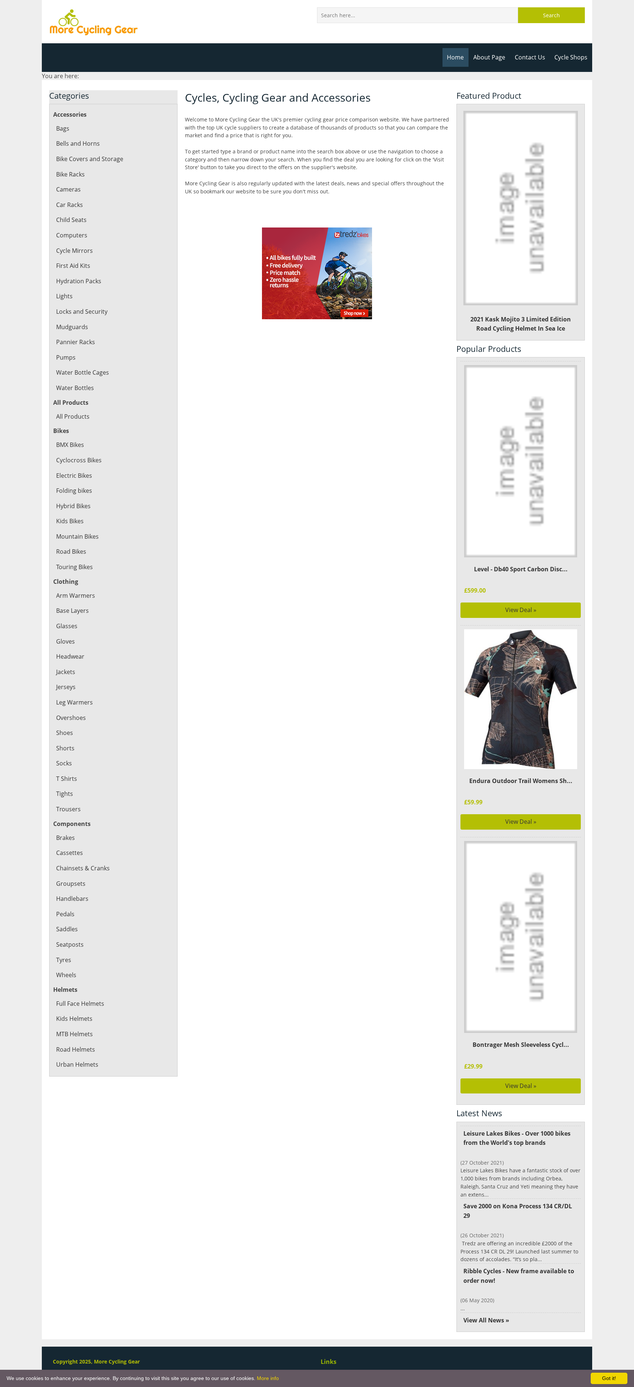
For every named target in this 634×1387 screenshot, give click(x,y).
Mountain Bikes (77, 536)
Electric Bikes (74, 476)
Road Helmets (75, 1049)
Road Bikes (71, 551)
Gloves (65, 641)
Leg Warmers (74, 702)
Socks (64, 763)
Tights (64, 794)
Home (455, 57)
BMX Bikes (70, 445)
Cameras (68, 189)
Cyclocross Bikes (79, 460)
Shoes (64, 733)
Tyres (63, 960)
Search (551, 15)
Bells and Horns (78, 143)
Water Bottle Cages (82, 372)
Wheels (66, 975)
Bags (62, 128)
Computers (71, 235)
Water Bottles (75, 388)
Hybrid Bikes (73, 506)
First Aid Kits (73, 266)
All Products (73, 416)
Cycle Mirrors (74, 251)
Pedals (65, 914)
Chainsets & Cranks (83, 868)
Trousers (68, 809)
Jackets (65, 672)
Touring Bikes (74, 567)
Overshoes (71, 718)
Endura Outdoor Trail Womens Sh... (520, 781)
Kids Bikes (70, 521)
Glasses (66, 626)
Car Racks (69, 205)
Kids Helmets (74, 1019)
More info (268, 1378)
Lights (64, 296)
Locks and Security (82, 311)
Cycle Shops (570, 57)
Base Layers (72, 611)
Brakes (65, 838)
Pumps (66, 357)
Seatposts (70, 944)
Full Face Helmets (80, 1004)
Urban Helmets (77, 1064)
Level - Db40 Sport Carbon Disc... (521, 569)
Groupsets (70, 884)
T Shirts (66, 779)
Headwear (70, 656)
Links (328, 1362)
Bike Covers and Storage (89, 159)
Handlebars (72, 899)
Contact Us (530, 57)
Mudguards (72, 327)
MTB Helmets (74, 1034)
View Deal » (520, 610)
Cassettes (69, 853)
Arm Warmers (75, 595)
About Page (489, 57)
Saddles (67, 929)
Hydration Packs (78, 281)
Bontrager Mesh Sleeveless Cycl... (521, 1045)
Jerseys (66, 687)
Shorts (65, 748)
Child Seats (71, 220)
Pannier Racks (75, 342)
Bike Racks (70, 174)
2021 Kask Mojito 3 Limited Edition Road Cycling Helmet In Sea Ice (520, 324)
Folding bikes (74, 491)
